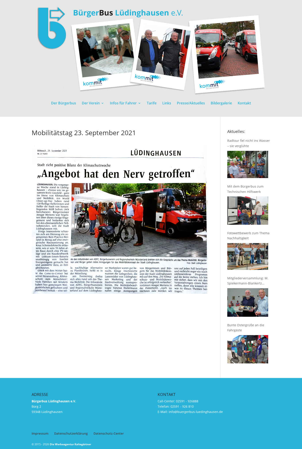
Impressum (40, 433)
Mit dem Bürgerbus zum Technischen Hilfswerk (245, 189)
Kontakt (244, 104)
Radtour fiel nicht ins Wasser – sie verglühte (248, 143)
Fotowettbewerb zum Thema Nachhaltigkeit (248, 235)
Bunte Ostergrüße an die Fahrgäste (245, 327)
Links (166, 104)
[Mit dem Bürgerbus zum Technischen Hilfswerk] (247, 210)
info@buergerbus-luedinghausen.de (196, 412)
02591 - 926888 (187, 401)
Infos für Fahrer (123, 104)
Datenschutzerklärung (71, 433)
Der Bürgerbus (63, 104)
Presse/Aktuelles (191, 104)
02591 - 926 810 (182, 406)
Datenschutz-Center (109, 433)
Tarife (152, 104)
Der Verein (91, 104)
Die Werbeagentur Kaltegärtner (70, 444)
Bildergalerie (221, 104)
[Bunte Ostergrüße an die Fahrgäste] (247, 349)
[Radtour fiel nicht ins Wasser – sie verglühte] (247, 164)
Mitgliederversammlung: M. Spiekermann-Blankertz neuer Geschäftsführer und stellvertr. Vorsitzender (247, 281)
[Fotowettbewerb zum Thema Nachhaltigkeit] (247, 256)
